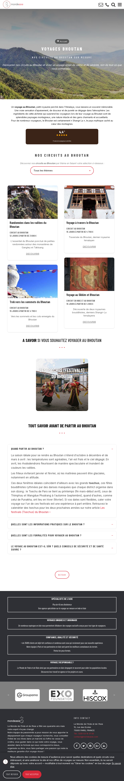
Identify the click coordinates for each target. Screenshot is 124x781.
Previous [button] (8, 694)
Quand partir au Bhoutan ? (27, 448)
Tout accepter (31, 774)
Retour (62, 575)
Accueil (63, 41)
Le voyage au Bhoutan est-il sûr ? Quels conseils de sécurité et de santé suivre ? (57, 548)
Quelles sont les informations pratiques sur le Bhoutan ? (48, 524)
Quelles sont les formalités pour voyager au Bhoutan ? (46, 535)
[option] (27, 693)
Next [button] (114, 694)
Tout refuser (12, 774)
